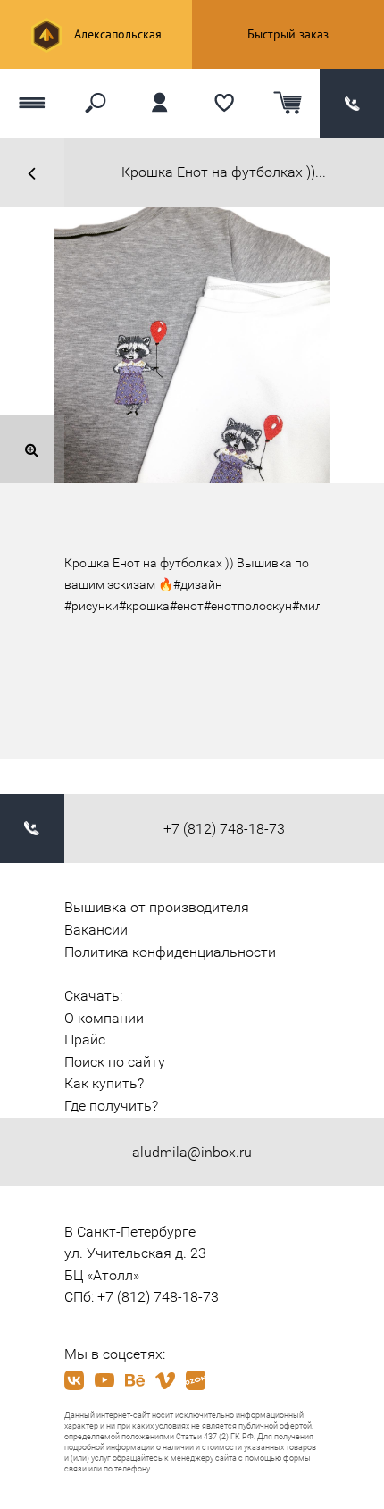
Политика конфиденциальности (170, 951)
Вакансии (96, 929)
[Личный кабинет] (160, 103)
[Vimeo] (165, 1380)
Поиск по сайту (114, 1061)
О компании (104, 1018)
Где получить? (111, 1105)
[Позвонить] (352, 103)
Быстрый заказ (288, 34)
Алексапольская (116, 34)
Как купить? (104, 1083)
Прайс (84, 1039)
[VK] (74, 1380)
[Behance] (134, 1380)
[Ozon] (195, 1380)
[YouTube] (104, 1380)
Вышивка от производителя (156, 907)
